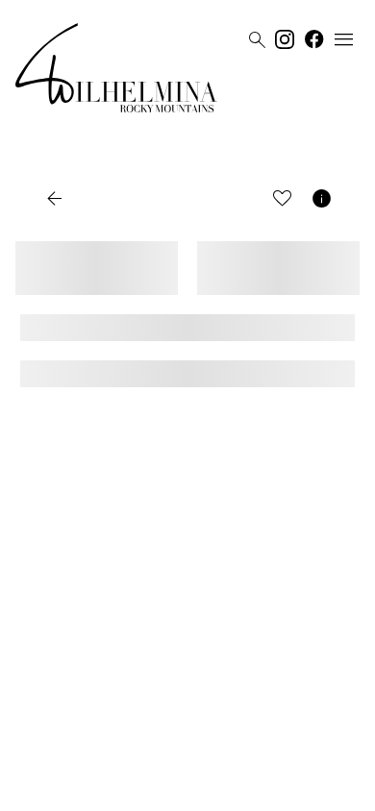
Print (238, 200)
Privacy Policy (168, 789)
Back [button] (73, 200)
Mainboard (307, 789)
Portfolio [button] (162, 200)
